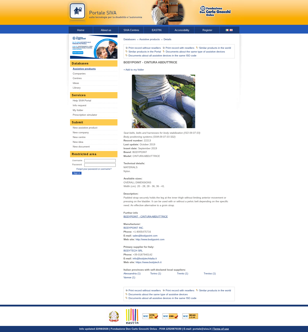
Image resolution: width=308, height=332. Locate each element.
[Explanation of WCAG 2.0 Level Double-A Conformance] (192, 316)
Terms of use (221, 328)
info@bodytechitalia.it (145, 258)
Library (77, 87)
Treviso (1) (210, 273)
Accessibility (182, 30)
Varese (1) (129, 277)
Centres (77, 78)
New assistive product (85, 127)
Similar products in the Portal (145, 51)
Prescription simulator (85, 114)
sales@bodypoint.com (145, 235)
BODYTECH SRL (133, 250)
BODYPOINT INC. (134, 227)
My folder (78, 110)
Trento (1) (182, 273)
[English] (231, 30)
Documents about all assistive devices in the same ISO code (162, 55)
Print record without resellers (145, 47)
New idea (78, 141)
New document (81, 146)
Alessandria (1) (132, 273)
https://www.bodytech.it (148, 262)
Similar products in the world (215, 47)
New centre (79, 137)
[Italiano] (227, 30)
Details (167, 39)
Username (77, 160)
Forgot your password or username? (94, 169)
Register (207, 30)
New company (81, 132)
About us (106, 30)
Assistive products (84, 68)
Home (80, 30)
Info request (79, 105)
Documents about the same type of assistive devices (195, 51)
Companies (79, 73)
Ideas (76, 83)
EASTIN (156, 30)
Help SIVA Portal (82, 100)
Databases (130, 39)
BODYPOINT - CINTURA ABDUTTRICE (146, 216)
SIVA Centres (131, 30)
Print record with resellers (180, 47)
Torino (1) (155, 273)
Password (77, 165)
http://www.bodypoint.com (150, 239)
